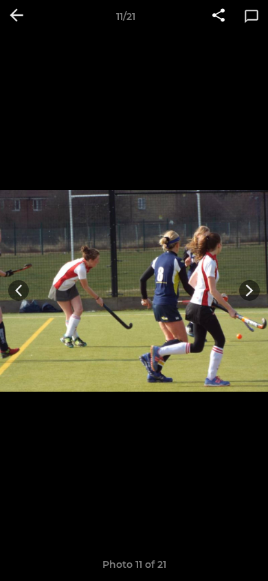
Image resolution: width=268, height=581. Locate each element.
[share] (218, 16)
